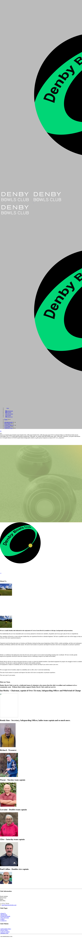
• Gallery (2, 919)
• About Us (3, 913)
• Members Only (4, 933)
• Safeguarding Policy (5, 929)
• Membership (3, 914)
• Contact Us (3, 920)
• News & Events (4, 917)
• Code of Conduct (5, 931)
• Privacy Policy (4, 930)
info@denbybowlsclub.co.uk (9, 905)
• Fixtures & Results (5, 916)
